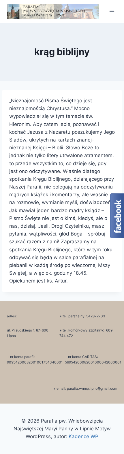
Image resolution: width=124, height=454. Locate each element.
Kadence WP (83, 436)
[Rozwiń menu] (111, 11)
